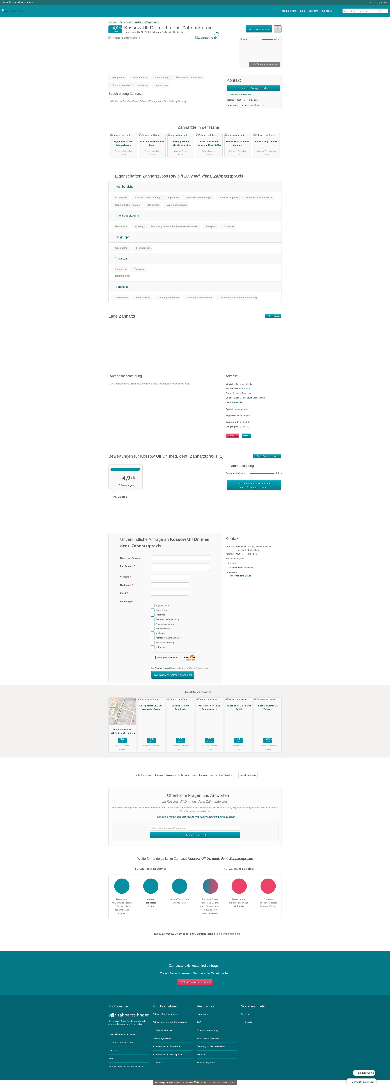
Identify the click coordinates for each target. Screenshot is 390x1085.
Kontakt (246, 436)
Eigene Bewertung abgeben (268, 456)
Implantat (160, 633)
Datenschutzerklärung (165, 668)
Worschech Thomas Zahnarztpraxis (209, 707)
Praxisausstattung (127, 215)
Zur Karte (232, 563)
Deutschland (238, 402)
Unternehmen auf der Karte (121, 1034)
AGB (199, 1022)
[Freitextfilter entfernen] (380, 11)
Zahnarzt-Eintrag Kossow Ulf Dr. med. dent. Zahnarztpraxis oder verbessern (210, 906)
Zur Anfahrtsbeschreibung (240, 567)
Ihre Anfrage (126, 566)
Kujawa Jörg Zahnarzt (266, 141)
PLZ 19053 (244, 388)
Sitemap (201, 1054)
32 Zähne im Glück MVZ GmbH (152, 143)
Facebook (246, 1014)
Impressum (202, 1014)
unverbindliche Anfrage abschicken (173, 674)
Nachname (126, 585)
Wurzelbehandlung (165, 642)
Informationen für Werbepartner (168, 1054)
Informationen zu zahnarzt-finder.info (126, 1066)
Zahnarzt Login (375, 2)
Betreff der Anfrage (130, 558)
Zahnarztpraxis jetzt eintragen (196, 982)
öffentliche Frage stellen (196, 835)
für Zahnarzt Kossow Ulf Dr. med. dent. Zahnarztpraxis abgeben (122, 906)
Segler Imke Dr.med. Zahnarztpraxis (123, 143)
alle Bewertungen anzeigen (265, 64)
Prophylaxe (161, 615)
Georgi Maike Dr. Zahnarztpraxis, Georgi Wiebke (151, 708)
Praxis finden (289, 10)
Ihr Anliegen (126, 601)
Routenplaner (274, 316)
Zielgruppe (122, 237)
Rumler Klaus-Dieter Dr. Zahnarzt (238, 143)
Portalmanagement (206, 1062)
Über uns (112, 1050)
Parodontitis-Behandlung (167, 619)
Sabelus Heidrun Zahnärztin (180, 707)
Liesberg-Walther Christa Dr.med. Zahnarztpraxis (181, 144)
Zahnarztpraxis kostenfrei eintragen (170, 1022)
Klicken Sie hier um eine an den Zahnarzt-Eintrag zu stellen (196, 816)
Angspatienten (162, 605)
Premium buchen (163, 1030)
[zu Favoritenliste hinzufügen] (112, 40)
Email (123, 593)
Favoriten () (363, 1082)
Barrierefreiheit (365, 1072)
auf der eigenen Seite (239, 902)
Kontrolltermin (162, 610)
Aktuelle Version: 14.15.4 (224, 1082)
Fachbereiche (124, 186)
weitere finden (151, 902)
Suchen (385, 11)
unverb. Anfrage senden (259, 29)
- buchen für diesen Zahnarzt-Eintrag (268, 902)
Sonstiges (122, 286)
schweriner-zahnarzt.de (253, 105)
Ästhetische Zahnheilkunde (169, 638)
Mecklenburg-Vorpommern (252, 398)
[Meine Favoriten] (337, 11)
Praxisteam (121, 258)
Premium (275, 130)
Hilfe (385, 2)
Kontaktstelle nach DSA (208, 1038)
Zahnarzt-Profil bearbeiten (165, 1014)
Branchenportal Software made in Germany (173, 1082)
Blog (302, 10)
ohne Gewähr (225, 775)
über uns (313, 10)
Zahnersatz (161, 647)
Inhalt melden (248, 775)
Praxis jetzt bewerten (255, 485)
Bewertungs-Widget (162, 1038)
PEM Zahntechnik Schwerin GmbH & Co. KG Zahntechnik (209, 144)
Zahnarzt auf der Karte (240, 94)
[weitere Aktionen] (278, 28)
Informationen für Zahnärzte (166, 1046)
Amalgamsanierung (165, 624)
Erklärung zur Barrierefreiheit (211, 1046)
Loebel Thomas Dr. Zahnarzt (268, 707)
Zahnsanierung (163, 628)
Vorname (125, 577)
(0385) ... (240, 100)
